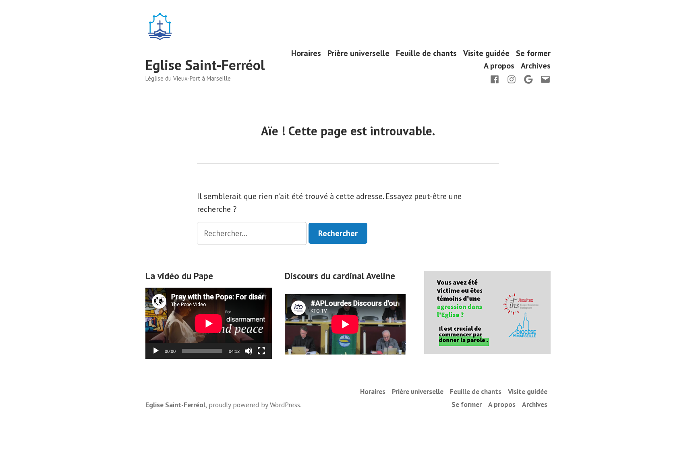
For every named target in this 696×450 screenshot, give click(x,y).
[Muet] (248, 351)
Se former (533, 53)
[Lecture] (156, 351)
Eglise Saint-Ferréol (205, 65)
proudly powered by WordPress (254, 404)
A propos (499, 66)
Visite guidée (486, 53)
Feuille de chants (426, 53)
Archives (536, 66)
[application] (208, 323)
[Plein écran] (261, 351)
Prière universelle (358, 53)
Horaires (306, 53)
